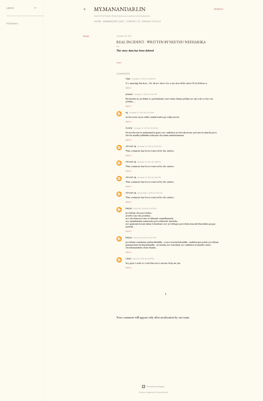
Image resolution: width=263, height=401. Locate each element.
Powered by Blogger (156, 386)
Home (97, 21)
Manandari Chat (113, 21)
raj (127, 112)
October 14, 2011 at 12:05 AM (146, 128)
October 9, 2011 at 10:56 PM (144, 79)
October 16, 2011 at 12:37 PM (149, 146)
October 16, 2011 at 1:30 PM (149, 177)
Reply (129, 88)
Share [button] (86, 36)
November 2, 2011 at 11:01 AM (149, 193)
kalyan (129, 208)
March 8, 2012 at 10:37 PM (144, 237)
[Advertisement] (168, 348)
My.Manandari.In (120, 9)
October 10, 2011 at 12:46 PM (141, 112)
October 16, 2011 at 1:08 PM (149, 162)
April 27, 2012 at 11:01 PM (143, 258)
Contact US (133, 21)
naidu (128, 258)
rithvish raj (131, 146)
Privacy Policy (151, 21)
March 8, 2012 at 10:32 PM (144, 208)
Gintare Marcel (161, 392)
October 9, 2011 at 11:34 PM (145, 94)
